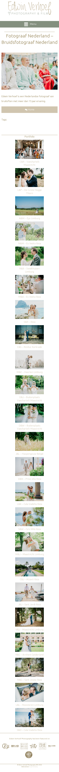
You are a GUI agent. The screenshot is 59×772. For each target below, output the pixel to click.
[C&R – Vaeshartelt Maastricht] (29, 141)
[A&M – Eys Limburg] (29, 197)
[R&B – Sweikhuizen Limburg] (29, 248)
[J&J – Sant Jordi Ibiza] (29, 583)
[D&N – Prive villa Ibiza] (29, 458)
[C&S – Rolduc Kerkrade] (29, 326)
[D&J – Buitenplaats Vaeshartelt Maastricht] (29, 376)
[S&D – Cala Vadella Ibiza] (29, 709)
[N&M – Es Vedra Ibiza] (29, 222)
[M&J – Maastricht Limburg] (29, 533)
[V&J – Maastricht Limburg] (29, 609)
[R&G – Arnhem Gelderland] (29, 634)
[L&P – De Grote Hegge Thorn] (29, 169)
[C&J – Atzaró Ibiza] (29, 558)
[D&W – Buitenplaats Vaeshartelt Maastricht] (29, 405)
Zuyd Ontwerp (33, 766)
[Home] (29, 8)
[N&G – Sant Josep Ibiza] (29, 659)
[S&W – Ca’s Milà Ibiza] (29, 508)
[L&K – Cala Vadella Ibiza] (29, 483)
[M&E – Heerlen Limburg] (29, 351)
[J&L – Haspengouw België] (29, 433)
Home (30, 109)
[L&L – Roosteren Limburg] (29, 684)
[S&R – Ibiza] (29, 301)
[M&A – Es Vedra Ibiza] (29, 276)
